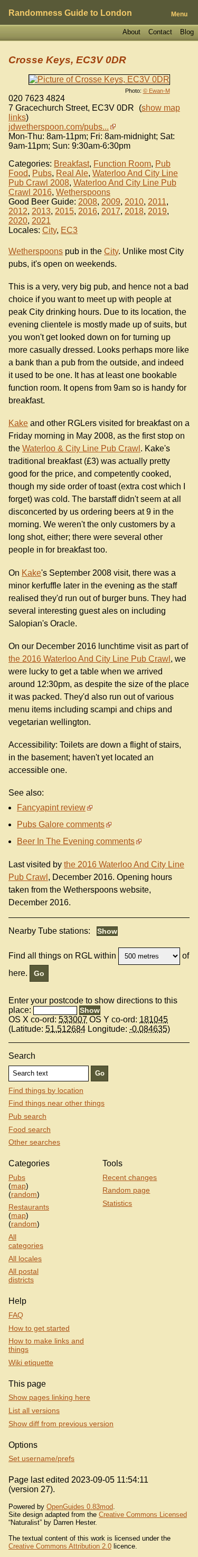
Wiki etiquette (30, 1362)
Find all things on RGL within (62, 955)
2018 (134, 211)
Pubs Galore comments (61, 824)
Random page (126, 1190)
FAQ (15, 1315)
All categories (25, 1241)
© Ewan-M (156, 91)
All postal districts (23, 1275)
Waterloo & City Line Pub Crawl (81, 448)
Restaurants (28, 1207)
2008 (87, 201)
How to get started (39, 1328)
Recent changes (129, 1177)
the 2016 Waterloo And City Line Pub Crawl (89, 658)
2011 (157, 201)
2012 (17, 211)
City (49, 230)
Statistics (117, 1203)
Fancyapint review (51, 807)
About (131, 32)
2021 (41, 220)
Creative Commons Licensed (143, 1515)
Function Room (122, 163)
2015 (64, 211)
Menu (179, 14)
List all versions (34, 1410)
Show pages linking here (49, 1397)
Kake (18, 423)
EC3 (69, 230)
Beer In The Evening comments (76, 841)
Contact (160, 32)
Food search (29, 1129)
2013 (41, 211)
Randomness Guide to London (70, 12)
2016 (87, 211)
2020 (17, 220)
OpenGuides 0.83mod (79, 1507)
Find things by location (45, 1090)
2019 (157, 211)
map (18, 1186)
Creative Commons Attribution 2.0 (59, 1546)
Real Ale (72, 173)
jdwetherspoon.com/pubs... (58, 126)
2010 (134, 201)
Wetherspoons (83, 192)
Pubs (42, 173)
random (24, 1194)
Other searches (34, 1142)
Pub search (27, 1116)
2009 (110, 201)
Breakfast (71, 163)
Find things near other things (56, 1103)
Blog (187, 32)
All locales (25, 1258)
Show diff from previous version (61, 1423)
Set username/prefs (41, 1458)
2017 (110, 211)
